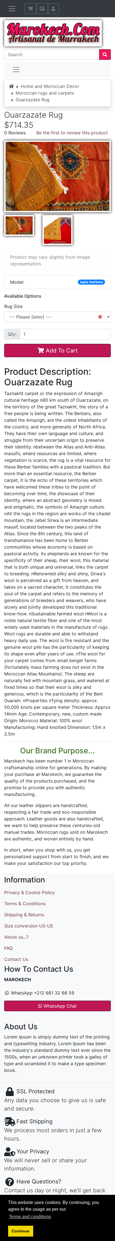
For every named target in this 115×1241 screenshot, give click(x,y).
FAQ (8, 948)
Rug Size (13, 306)
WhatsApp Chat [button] (59, 1006)
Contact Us (16, 959)
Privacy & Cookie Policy (29, 892)
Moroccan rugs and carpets (45, 93)
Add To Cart (61, 350)
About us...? (16, 937)
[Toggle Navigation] (12, 8)
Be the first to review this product (72, 132)
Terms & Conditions (24, 903)
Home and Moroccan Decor (50, 86)
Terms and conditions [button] (30, 1216)
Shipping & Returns (24, 914)
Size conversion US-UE (28, 926)
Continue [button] (20, 1231)
